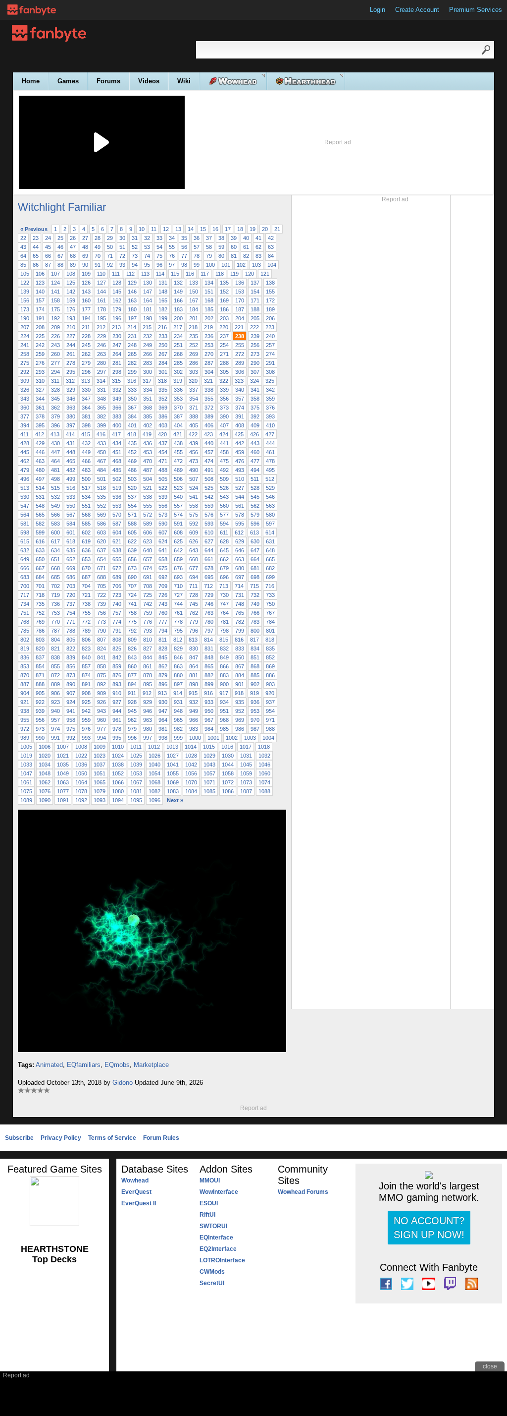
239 (255, 336)
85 (23, 265)
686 (70, 577)
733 (270, 595)
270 (208, 354)
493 (239, 470)
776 (147, 622)
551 (86, 506)
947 (162, 711)
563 (270, 506)
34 (172, 238)
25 (60, 238)
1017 (246, 747)
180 (132, 309)
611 (224, 532)
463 (40, 461)
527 (239, 488)
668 (55, 568)
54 (159, 247)
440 (208, 443)
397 (70, 425)
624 (162, 541)
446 (40, 452)
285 (178, 363)
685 (55, 577)
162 (116, 300)
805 (70, 640)
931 (178, 702)
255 (239, 345)
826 (132, 648)
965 (178, 720)
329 (70, 390)
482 (70, 470)
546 (270, 497)
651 (55, 559)
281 (116, 363)
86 (36, 265)
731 (239, 595)
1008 (81, 747)
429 (40, 443)
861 (147, 666)
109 (86, 274)
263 (101, 354)
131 (162, 283)
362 (55, 408)
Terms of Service (112, 1137)
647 (255, 550)
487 (147, 470)
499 (70, 479)
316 (131, 381)
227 (70, 336)
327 (40, 390)
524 (193, 488)
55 (172, 247)
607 (162, 532)
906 (55, 693)
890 (70, 684)
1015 (209, 747)
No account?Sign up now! (429, 1227)
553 (116, 506)
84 (271, 256)
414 (70, 434)
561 (239, 506)
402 (147, 425)
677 (193, 568)
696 (224, 577)
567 (70, 515)
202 (208, 318)
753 (55, 613)
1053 (136, 773)
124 (55, 283)
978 (116, 729)
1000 (195, 738)
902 (255, 684)
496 (24, 479)
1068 (154, 782)
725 (147, 595)
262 (86, 354)
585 (86, 524)
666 (24, 568)
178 (101, 309)
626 (193, 541)
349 (116, 399)
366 (116, 408)
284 (162, 363)
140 (40, 292)
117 (205, 274)
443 (255, 443)
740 (116, 604)
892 (101, 684)
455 (178, 452)
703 (70, 586)
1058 (228, 773)
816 (239, 640)
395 (40, 425)
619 (86, 541)
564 (24, 515)
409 (255, 425)
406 (208, 425)
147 (147, 292)
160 (86, 300)
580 (270, 515)
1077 (63, 791)
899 (208, 684)
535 (101, 497)
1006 (45, 747)
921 (24, 702)
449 (86, 452)
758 (132, 613)
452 (132, 452)
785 (24, 631)
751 (24, 613)
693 (178, 577)
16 (215, 229)
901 (239, 684)
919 (254, 693)
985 (224, 729)
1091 (63, 800)
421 (177, 434)
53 (147, 247)
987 (255, 729)
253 (208, 345)
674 (147, 568)
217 (177, 327)
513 (24, 488)
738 (86, 604)
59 (221, 247)
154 (255, 292)
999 (178, 738)
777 (162, 622)
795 (178, 631)
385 (147, 416)
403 (162, 425)
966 (193, 720)
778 (178, 622)
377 (24, 416)
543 (224, 497)
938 (24, 711)
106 (40, 274)
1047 (26, 773)
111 (116, 274)
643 (193, 550)
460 (255, 452)
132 (178, 283)
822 (70, 648)
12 (166, 229)
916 (208, 693)
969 (239, 720)
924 (70, 702)
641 (162, 550)
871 (40, 675)
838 (55, 657)
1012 (154, 747)
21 (277, 229)
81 (234, 256)
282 (132, 363)
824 (101, 648)
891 (86, 684)
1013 (172, 747)
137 (255, 283)
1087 (246, 791)
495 (270, 470)
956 (40, 720)
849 (224, 657)
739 (101, 604)
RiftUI (207, 1214)
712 (208, 586)
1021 (63, 756)
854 (40, 666)
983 (193, 729)
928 (132, 702)
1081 (136, 791)
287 (208, 363)
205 (255, 318)
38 (221, 238)
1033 (26, 764)
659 (178, 559)
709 (162, 586)
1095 (136, 800)
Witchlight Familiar (62, 207)
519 (116, 488)
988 (270, 729)
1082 (154, 791)
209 (55, 327)
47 (73, 247)
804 (55, 640)
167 (193, 300)
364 (86, 408)
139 (24, 292)
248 (132, 345)
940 (55, 711)
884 (239, 675)
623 (147, 541)
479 (24, 470)
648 (270, 550)
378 (40, 416)
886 (270, 675)
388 (193, 416)
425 (239, 434)
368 (147, 408)
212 (101, 327)
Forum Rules (161, 1137)
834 (255, 648)
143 (86, 292)
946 (147, 711)
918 (239, 693)
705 (101, 586)
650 (40, 559)
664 (255, 559)
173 (24, 309)
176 (70, 309)
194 (86, 318)
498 (55, 479)
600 (55, 532)
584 (70, 524)
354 (193, 399)
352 (162, 399)
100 (210, 265)
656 (132, 559)
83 (258, 256)
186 (224, 309)
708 (147, 586)
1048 (45, 773)
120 (249, 274)
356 (224, 399)
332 (116, 390)
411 (24, 434)
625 (178, 541)
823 (86, 648)
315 (116, 381)
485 (116, 470)
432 (86, 443)
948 (178, 711)
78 (197, 256)
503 (132, 479)
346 (70, 399)
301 (162, 372)
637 (101, 550)
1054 (154, 773)
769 (40, 622)
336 (178, 390)
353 (178, 399)
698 (255, 577)
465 (70, 461)
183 (178, 309)
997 (147, 738)
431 (70, 443)
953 (255, 711)
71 (110, 256)
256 (255, 345)
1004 (268, 738)
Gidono (122, 1082)
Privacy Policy (61, 1137)
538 (147, 497)
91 (98, 265)
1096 (154, 800)
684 (40, 577)
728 (193, 595)
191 (40, 318)
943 (101, 711)
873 (70, 675)
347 (86, 399)
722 (101, 595)
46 (60, 247)
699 (270, 577)
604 (116, 532)
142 (70, 292)
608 (178, 532)
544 (239, 497)
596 (255, 524)
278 (70, 363)
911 (132, 693)
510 (239, 479)
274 (270, 354)
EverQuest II (138, 1203)
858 (101, 666)
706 (116, 586)
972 (24, 729)
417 (116, 434)
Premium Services (475, 9)
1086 (228, 791)
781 (224, 622)
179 (116, 309)
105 (24, 274)
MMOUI (210, 1180)
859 (116, 666)
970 (255, 720)
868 (255, 666)
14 (191, 229)
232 (147, 336)
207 (24, 327)
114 (160, 274)
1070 (191, 782)
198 (147, 318)
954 (270, 711)
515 (55, 488)
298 (116, 372)
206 (270, 318)
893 (116, 684)
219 (208, 327)
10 (142, 229)
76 (172, 256)
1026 (154, 756)
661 (208, 559)
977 (101, 729)
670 (86, 568)
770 (55, 622)
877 (132, 675)
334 (147, 390)
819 (24, 648)
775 (132, 622)
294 (55, 372)
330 (86, 390)
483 (86, 470)
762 (193, 613)
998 (162, 738)
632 (24, 550)
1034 (45, 764)
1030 (228, 756)
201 (193, 318)
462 (24, 461)
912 (147, 693)
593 (208, 524)
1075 (26, 791)
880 (178, 675)
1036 (81, 764)
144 (101, 292)
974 (55, 729)
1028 (191, 756)
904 (24, 693)
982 (178, 729)
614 (269, 532)
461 (270, 452)
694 (193, 577)
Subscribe (19, 1137)
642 (178, 550)
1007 (63, 747)
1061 (26, 782)
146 (132, 292)
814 (208, 640)
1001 (213, 738)
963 (147, 720)
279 (86, 363)
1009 (99, 747)
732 (255, 595)
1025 (136, 756)
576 (208, 515)
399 (101, 425)
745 (193, 604)
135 (224, 283)
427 (269, 434)
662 (224, 559)
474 (208, 461)
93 (122, 265)
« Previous (34, 229)
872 (55, 675)
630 (255, 541)
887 (24, 684)
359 (270, 399)
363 (70, 408)
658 (162, 559)
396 (55, 425)
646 (239, 550)
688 (101, 577)
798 (224, 631)
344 (40, 399)
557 (178, 506)
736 (55, 604)
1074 (264, 782)
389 (208, 416)
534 (86, 497)
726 (162, 595)
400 (116, 425)
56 (184, 247)
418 (131, 434)
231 (132, 336)
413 (55, 434)
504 (147, 479)
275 (24, 363)
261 (70, 354)
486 (132, 470)
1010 (118, 747)
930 (162, 702)
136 (239, 283)
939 (40, 711)
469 (132, 461)
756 (101, 613)
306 (239, 372)
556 (162, 506)
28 (98, 238)
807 (101, 640)
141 (55, 292)
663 (239, 559)
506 (178, 479)
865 (208, 666)
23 (36, 238)
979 (132, 729)
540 (178, 497)
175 (55, 309)
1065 (99, 782)
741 (132, 604)
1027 (173, 756)
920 (269, 693)
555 (147, 506)
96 (159, 265)
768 (24, 622)
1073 (246, 782)
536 (116, 497)
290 (255, 363)
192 (55, 318)
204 (239, 318)
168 (208, 300)
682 (270, 568)
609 (193, 532)
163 (132, 300)
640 (147, 550)
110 (101, 274)
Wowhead (135, 1180)
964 (162, 720)
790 (101, 631)
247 (116, 345)
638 (116, 550)
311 (55, 381)
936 (255, 702)
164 (147, 300)
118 (219, 274)
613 (254, 532)
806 (86, 640)
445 (24, 452)
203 (224, 318)
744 (178, 604)
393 (270, 416)
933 (208, 702)
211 (86, 327)
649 (24, 559)
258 (24, 354)
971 (270, 720)
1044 (228, 764)
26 (73, 238)
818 (269, 640)
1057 (209, 773)
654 (101, 559)
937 (270, 702)
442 (239, 443)
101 (225, 265)
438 (178, 443)
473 (193, 461)
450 (101, 452)
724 (132, 595)
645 (224, 550)
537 (132, 497)
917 (223, 693)
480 (40, 470)
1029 (209, 756)
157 (40, 300)
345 (55, 399)
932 (193, 702)
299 (132, 372)
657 (147, 559)
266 (147, 354)
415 (85, 434)
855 (55, 666)
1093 (99, 800)
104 (271, 265)
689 (116, 577)
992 (70, 738)
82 (246, 256)
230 (116, 336)
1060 (264, 773)
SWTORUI (213, 1226)
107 (55, 274)
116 (190, 274)
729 (208, 595)
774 (116, 622)
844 (147, 657)
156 (24, 300)
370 (178, 408)
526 (224, 488)
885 (255, 675)
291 (270, 363)
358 (255, 399)
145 (116, 292)
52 (135, 247)
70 (98, 256)
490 (193, 470)
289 (239, 363)
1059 (246, 773)
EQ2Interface (218, 1248)
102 (241, 265)
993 (86, 738)
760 (162, 613)
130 (147, 283)
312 (70, 381)
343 (24, 399)
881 (193, 675)
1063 (63, 782)
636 (86, 550)
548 (40, 506)
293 (40, 372)
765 (239, 613)
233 (162, 336)
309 (24, 381)
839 (70, 657)
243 (55, 345)
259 (40, 354)
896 (162, 684)
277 (55, 363)
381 (86, 416)
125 (70, 283)
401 (132, 425)
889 (55, 684)
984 (208, 729)
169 (224, 300)
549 (55, 506)
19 (252, 229)
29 (110, 238)
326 (24, 390)
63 (271, 247)
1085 (209, 791)
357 (239, 399)
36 (197, 238)
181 (147, 309)
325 (269, 381)
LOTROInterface (222, 1260)
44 (36, 247)
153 (239, 292)
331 (101, 390)
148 (162, 292)
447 (55, 452)
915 (193, 693)
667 (40, 568)
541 (193, 497)
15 (203, 229)
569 (101, 515)
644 (208, 550)
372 (208, 408)
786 (40, 631)
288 (224, 363)
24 (48, 238)
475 (224, 461)
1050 (81, 773)
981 (162, 729)
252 (193, 345)
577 (224, 515)
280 (101, 363)
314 (101, 381)
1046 (264, 764)
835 (270, 648)
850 (239, 657)
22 (23, 238)
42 (271, 238)
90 (85, 265)
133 (193, 283)
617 (55, 541)
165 (162, 300)
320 (193, 381)
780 (208, 622)
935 (239, 702)
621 (116, 541)
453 (147, 452)
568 (86, 515)
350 (132, 399)
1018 (264, 747)
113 (145, 274)
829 (178, 648)
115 (175, 274)
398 (86, 425)
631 (270, 541)
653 (86, 559)
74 (147, 256)
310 (40, 381)
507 (193, 479)
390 (224, 416)
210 (70, 327)
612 (239, 532)
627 (208, 541)
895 (147, 684)
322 (223, 381)
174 (40, 309)
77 (184, 256)
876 (116, 675)
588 (132, 524)
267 (162, 354)
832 (224, 648)
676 (178, 568)
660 (193, 559)
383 (116, 416)
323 (239, 381)
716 (269, 586)
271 (224, 354)
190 (24, 318)
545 (255, 497)
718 (40, 595)
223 (269, 327)
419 (147, 434)
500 (86, 479)
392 (255, 416)
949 (193, 711)
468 (116, 461)
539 (162, 497)
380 (70, 416)
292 (24, 372)
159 (70, 300)
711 (193, 586)
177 (86, 309)
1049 (63, 773)
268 (178, 354)
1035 (63, 764)
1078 (81, 791)
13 (178, 229)
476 (239, 461)
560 (224, 506)
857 (86, 666)
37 (209, 238)
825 (116, 648)
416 (101, 434)
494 (255, 470)
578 (239, 515)
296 (86, 372)
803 (40, 640)
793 (147, 631)
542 (208, 497)
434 (116, 443)
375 (255, 408)
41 (258, 238)
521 (147, 488)
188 (255, 309)
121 (264, 274)
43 (23, 247)
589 (147, 524)
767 (270, 613)
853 (24, 666)
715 (254, 586)
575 (193, 515)
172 (270, 300)
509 (224, 479)
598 (24, 532)
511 (255, 479)
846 (178, 657)
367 (132, 408)
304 (208, 372)
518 (101, 488)
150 (193, 292)
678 (208, 568)
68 (73, 256)
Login (377, 9)
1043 (209, 764)
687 (86, 577)
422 (193, 434)
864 (193, 666)
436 (147, 443)
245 (86, 345)
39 (234, 238)
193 (70, 318)
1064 (81, 782)
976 (86, 729)
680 (239, 568)
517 (86, 488)
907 (70, 693)
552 (101, 506)
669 (70, 568)
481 (55, 470)
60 (234, 247)
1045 (246, 764)
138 (270, 283)
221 (239, 327)
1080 (118, 791)
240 (270, 336)
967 (208, 720)
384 (132, 416)
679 (224, 568)
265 (132, 354)
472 (178, 461)
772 (86, 622)
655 (116, 559)
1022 (81, 756)
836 (24, 657)
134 (208, 283)
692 (162, 577)
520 (132, 488)
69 (85, 256)
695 (208, 577)
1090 (45, 800)
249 (147, 345)
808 (116, 640)
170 (239, 300)
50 (110, 247)
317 (147, 381)
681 (255, 568)
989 (24, 738)
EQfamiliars (84, 1064)
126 (86, 283)
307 (255, 372)
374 (239, 408)
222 (254, 327)
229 (101, 336)
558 (193, 506)
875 (101, 675)
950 (208, 711)
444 (270, 443)
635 (70, 550)
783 (255, 622)
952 (239, 711)
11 (153, 229)
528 (255, 488)
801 (270, 631)
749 (255, 604)
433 (101, 443)
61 (246, 247)
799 (239, 631)
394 (24, 425)
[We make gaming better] (31, 10)
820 (40, 648)
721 (86, 595)
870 (24, 675)
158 (55, 300)
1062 (45, 782)
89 (73, 265)
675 (162, 568)
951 (224, 711)
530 (24, 497)
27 (85, 238)
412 (39, 434)
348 (101, 399)
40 (246, 238)
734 (24, 604)
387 (178, 416)
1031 (246, 756)
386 (162, 416)
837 (40, 657)
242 (40, 345)
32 (147, 238)
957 (55, 720)
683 (24, 577)
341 (255, 390)
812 (177, 640)
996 (132, 738)
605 (132, 532)
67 (60, 256)
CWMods (212, 1271)
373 (224, 408)
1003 (250, 738)
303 (193, 372)
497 (40, 479)
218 (193, 327)
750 (270, 604)
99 (197, 265)
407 (224, 425)
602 (86, 532)
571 (132, 515)
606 (147, 532)
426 (254, 434)
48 (85, 247)
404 (178, 425)
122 (24, 283)
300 (147, 372)
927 (116, 702)
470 (147, 461)
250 (162, 345)
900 (224, 684)
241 (24, 345)
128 (116, 283)
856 (70, 666)
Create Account (417, 9)
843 (132, 657)
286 (193, 363)
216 (162, 327)
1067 (136, 782)
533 (70, 497)
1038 (118, 764)
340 (239, 390)
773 (101, 622)
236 (208, 336)
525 (208, 488)
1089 (26, 800)
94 (135, 265)
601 (70, 532)
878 (147, 675)
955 (24, 720)
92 (110, 265)
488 (162, 470)
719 (55, 595)
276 (40, 363)
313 (85, 381)
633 (40, 550)
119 (234, 274)
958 (70, 720)
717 (24, 595)
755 (86, 613)
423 (208, 434)
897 (178, 684)
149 (178, 292)
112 (130, 274)
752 (40, 613)
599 (40, 532)
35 (184, 238)
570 (116, 515)
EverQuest (136, 1191)
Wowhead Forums (303, 1191)
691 (147, 577)
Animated (49, 1064)
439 (193, 443)
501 (101, 479)
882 (208, 675)
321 (208, 381)
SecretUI (212, 1283)
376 (270, 408)
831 (208, 648)
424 (223, 434)
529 (270, 488)
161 (101, 300)
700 (24, 586)
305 (224, 372)
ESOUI (209, 1203)
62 (258, 247)
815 (223, 640)
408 (239, 425)
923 (55, 702)
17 (228, 229)
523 (178, 488)
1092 (81, 800)
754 (70, 613)
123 (40, 283)
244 (70, 345)
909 (101, 693)
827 (147, 648)
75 (159, 256)
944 (116, 711)
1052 (118, 773)
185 (208, 309)
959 (86, 720)
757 (116, 613)
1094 (118, 800)
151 (208, 292)
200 (178, 318)
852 (270, 657)
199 (162, 318)
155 (270, 292)
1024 (118, 756)
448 (70, 452)
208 (40, 327)
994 (101, 738)
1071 (209, 782)
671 (101, 568)
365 (101, 408)
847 (193, 657)
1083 (173, 791)
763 (208, 613)
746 (208, 604)
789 (86, 631)
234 (178, 336)
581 (24, 524)
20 (265, 229)
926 (101, 702)
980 (147, 729)
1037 (99, 764)
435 (132, 443)
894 (132, 684)
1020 (45, 756)
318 (162, 381)
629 (239, 541)
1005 (26, 747)
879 (162, 675)
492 (224, 470)
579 (255, 515)
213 (116, 327)
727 (178, 595)
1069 (173, 782)
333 (132, 390)
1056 (191, 773)
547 (24, 506)
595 (239, 524)
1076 (45, 791)
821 (55, 648)
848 (208, 657)
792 (132, 631)
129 (132, 283)
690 (132, 577)
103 (256, 265)
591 (178, 524)
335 (162, 390)
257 (270, 345)
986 (239, 729)
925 (86, 702)
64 (23, 256)
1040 (154, 764)
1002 (232, 738)
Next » (175, 800)
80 (221, 256)
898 (193, 684)
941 (70, 711)
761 (178, 613)
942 (86, 711)
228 (86, 336)
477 (255, 461)
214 (131, 327)
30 (122, 238)
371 (193, 408)
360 (24, 408)
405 (193, 425)
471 (162, 461)
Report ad (337, 142)
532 (55, 497)
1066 (118, 782)
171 (255, 300)
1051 (99, 773)
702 (55, 586)
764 (224, 613)
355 (208, 399)
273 (255, 354)
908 (86, 693)
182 (162, 309)
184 (193, 309)
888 (40, 684)
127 (101, 283)
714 (239, 586)
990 (40, 738)
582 (40, 524)
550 (70, 506)
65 (36, 256)
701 (40, 586)
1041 (173, 764)
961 (116, 720)
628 (224, 541)
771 (70, 622)
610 (208, 532)
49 (98, 247)
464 (55, 461)
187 (239, 309)
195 (101, 318)
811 (162, 640)
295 (70, 372)
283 (147, 363)
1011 (136, 747)
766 (255, 613)
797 (208, 631)
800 (255, 631)
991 (55, 738)
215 (147, 327)
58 (209, 247)
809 (132, 640)
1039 (136, 764)
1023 (99, 756)
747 (224, 604)
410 (270, 425)
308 (270, 372)
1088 (264, 791)
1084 (191, 791)
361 (40, 408)
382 (101, 416)
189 (270, 309)
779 (193, 622)
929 (147, 702)
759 (147, 613)
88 (60, 265)
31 (135, 238)
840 (86, 657)
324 (254, 381)
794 (162, 631)
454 (162, 452)
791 (116, 631)
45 (48, 247)
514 (40, 488)
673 (132, 568)
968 (224, 720)
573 (162, 515)
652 (70, 559)
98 (184, 265)
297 (101, 372)
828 (162, 648)
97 (172, 265)
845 (162, 657)
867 (239, 666)
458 (224, 452)
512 (269, 479)
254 (224, 345)
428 (24, 443)
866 (224, 666)
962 (132, 720)
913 (162, 693)
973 (40, 729)
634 (55, 550)
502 (116, 479)
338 (208, 390)
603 (101, 532)
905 (40, 693)
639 (132, 550)
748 (239, 604)
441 (224, 443)
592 (193, 524)
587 (116, 524)
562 (255, 506)
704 (86, 586)
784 (270, 622)
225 (40, 336)
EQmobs (117, 1064)
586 (101, 524)
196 (116, 318)
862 (162, 666)
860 (132, 666)
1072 (228, 782)
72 (122, 256)
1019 (26, 756)
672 (116, 568)
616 (40, 541)
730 (224, 595)
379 (55, 416)
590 (162, 524)
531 (40, 497)
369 (162, 408)
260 (55, 354)
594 (224, 524)
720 (70, 595)
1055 (173, 773)
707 (132, 586)
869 (270, 666)
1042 (191, 764)
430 (55, 443)
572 (147, 515)
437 (162, 443)
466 (86, 461)
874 (86, 675)
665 (270, 559)
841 (101, 657)
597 (270, 524)
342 (270, 390)
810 (147, 640)
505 (162, 479)
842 (116, 657)
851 (255, 657)
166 (178, 300)
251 (178, 345)
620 (101, 541)
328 (55, 390)
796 (193, 631)
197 (132, 318)
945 (132, 711)
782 (239, 622)
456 (193, 452)
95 (147, 265)
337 (193, 390)
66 (48, 256)
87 (48, 265)
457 (208, 452)
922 (40, 702)
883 (224, 675)
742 (147, 604)
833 (239, 648)
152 (224, 292)
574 (178, 515)
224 (24, 336)
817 (254, 640)
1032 (264, 756)
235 (193, 336)
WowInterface (219, 1191)
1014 (191, 747)
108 (70, 274)
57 (197, 247)
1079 (99, 791)
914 (177, 693)
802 (24, 640)
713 (223, 586)
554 (132, 506)
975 (70, 729)
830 (193, 648)
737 (70, 604)
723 (116, 595)
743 (162, 604)
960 (101, 720)
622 (132, 541)
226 (55, 336)
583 (55, 524)
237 (224, 336)
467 (101, 461)
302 (178, 372)
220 (223, 327)
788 (70, 631)
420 (162, 434)
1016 (227, 747)
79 (209, 256)
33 (159, 238)
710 (178, 586)
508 (208, 479)
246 (101, 345)
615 (24, 541)
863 (178, 666)
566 (55, 515)
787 (55, 631)
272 (239, 354)
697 (239, 577)
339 (224, 390)
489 (178, 470)
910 (116, 693)
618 (70, 541)
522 (162, 488)
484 (101, 470)
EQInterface (216, 1237)
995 (116, 738)
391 (239, 416)
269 (193, 354)
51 (122, 247)
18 (240, 229)
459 (239, 452)
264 (116, 354)
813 (193, 640)
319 (177, 381)
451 (116, 452)
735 (40, 604)
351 (147, 399)
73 (135, 256)
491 (208, 470)
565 (40, 515)
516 (70, 488)
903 (270, 684)
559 (208, 506)
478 (270, 461)
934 (224, 702)
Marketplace (151, 1064)
